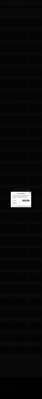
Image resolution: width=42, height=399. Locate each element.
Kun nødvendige (14, 200)
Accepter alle (26, 200)
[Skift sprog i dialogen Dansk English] (30, 193)
